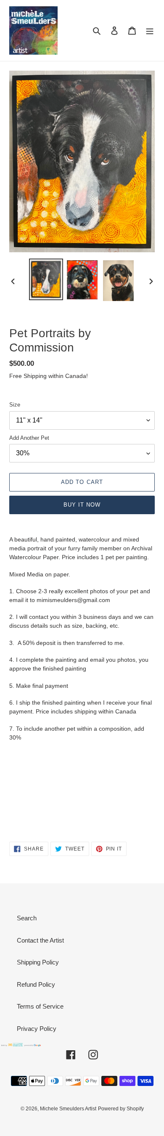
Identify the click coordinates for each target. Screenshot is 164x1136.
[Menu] (150, 30)
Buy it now (82, 505)
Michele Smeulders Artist (68, 1109)
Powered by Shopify (121, 1109)
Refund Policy (36, 984)
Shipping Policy (38, 962)
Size (14, 405)
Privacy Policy (36, 1028)
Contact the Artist (40, 940)
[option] (46, 279)
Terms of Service (40, 1006)
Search (27, 918)
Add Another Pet (29, 438)
